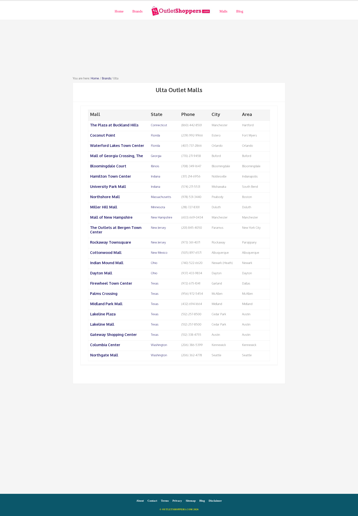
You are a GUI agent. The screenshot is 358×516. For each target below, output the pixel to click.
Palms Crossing (103, 293)
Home (95, 78)
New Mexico (159, 252)
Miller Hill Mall (103, 206)
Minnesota (158, 207)
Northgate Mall (104, 355)
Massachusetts (161, 197)
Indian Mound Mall (106, 262)
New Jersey (158, 227)
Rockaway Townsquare (110, 242)
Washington (159, 345)
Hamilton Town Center (110, 176)
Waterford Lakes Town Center (117, 145)
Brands (106, 78)
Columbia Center (105, 344)
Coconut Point (102, 135)
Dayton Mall (101, 272)
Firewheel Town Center (111, 283)
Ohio (154, 263)
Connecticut (159, 125)
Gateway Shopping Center (113, 334)
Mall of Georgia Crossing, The (116, 155)
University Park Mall (108, 186)
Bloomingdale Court (108, 165)
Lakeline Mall (102, 324)
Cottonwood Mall (106, 252)
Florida (155, 135)
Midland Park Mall (106, 303)
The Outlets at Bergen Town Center (116, 229)
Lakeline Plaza (103, 314)
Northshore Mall (105, 196)
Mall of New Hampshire (111, 217)
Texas (154, 283)
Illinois (155, 166)
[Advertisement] (179, 50)
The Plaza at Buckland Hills (114, 124)
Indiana (155, 176)
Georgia (156, 156)
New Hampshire (161, 217)
